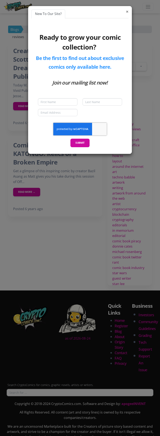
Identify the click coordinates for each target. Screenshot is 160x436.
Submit (80, 143)
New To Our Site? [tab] (48, 13)
